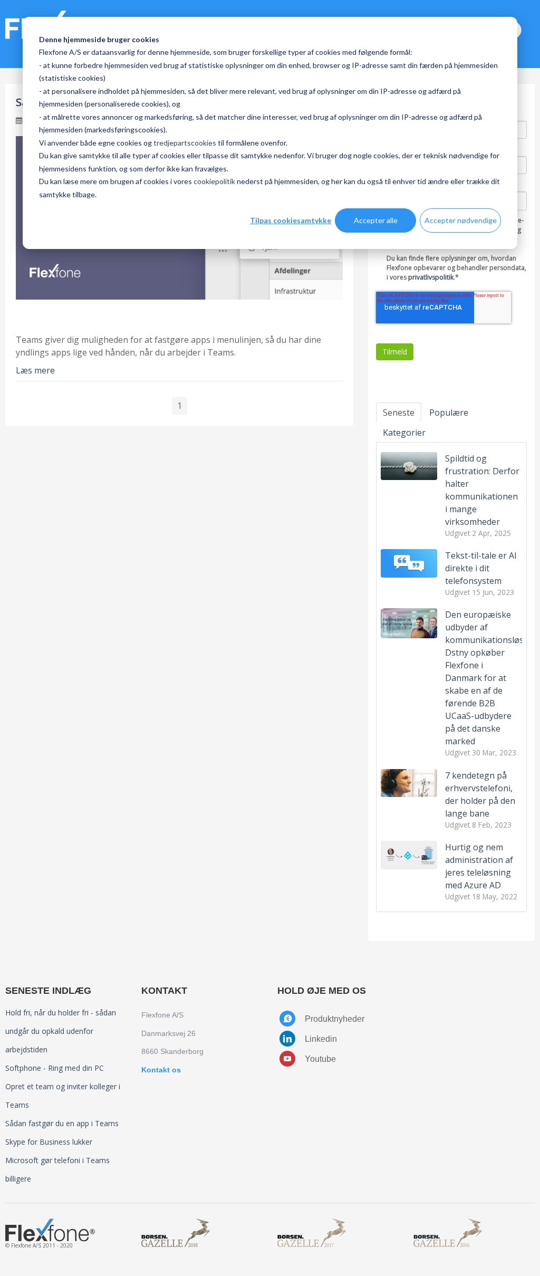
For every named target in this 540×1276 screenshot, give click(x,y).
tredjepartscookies (184, 142)
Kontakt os (161, 1070)
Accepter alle (376, 220)
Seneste (398, 412)
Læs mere (35, 370)
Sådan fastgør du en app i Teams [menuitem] (62, 1123)
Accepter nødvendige (461, 220)
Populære (448, 412)
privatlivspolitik (431, 277)
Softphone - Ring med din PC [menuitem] (54, 1068)
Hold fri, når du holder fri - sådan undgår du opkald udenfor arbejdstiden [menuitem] (60, 1031)
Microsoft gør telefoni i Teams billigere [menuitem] (57, 1169)
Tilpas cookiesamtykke (290, 220)
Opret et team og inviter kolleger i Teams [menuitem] (62, 1095)
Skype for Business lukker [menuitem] (48, 1142)
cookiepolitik (214, 181)
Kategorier (404, 432)
